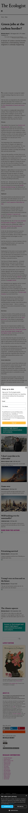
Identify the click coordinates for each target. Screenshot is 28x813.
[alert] (14, 803)
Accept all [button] (7, 806)
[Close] (26, 387)
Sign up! (14, 423)
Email (3, 401)
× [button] (26, 795)
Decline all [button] (20, 806)
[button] (14, 810)
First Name (5, 406)
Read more (11, 803)
